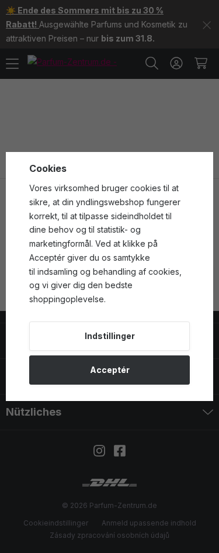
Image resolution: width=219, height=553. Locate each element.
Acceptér (110, 370)
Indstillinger (110, 336)
